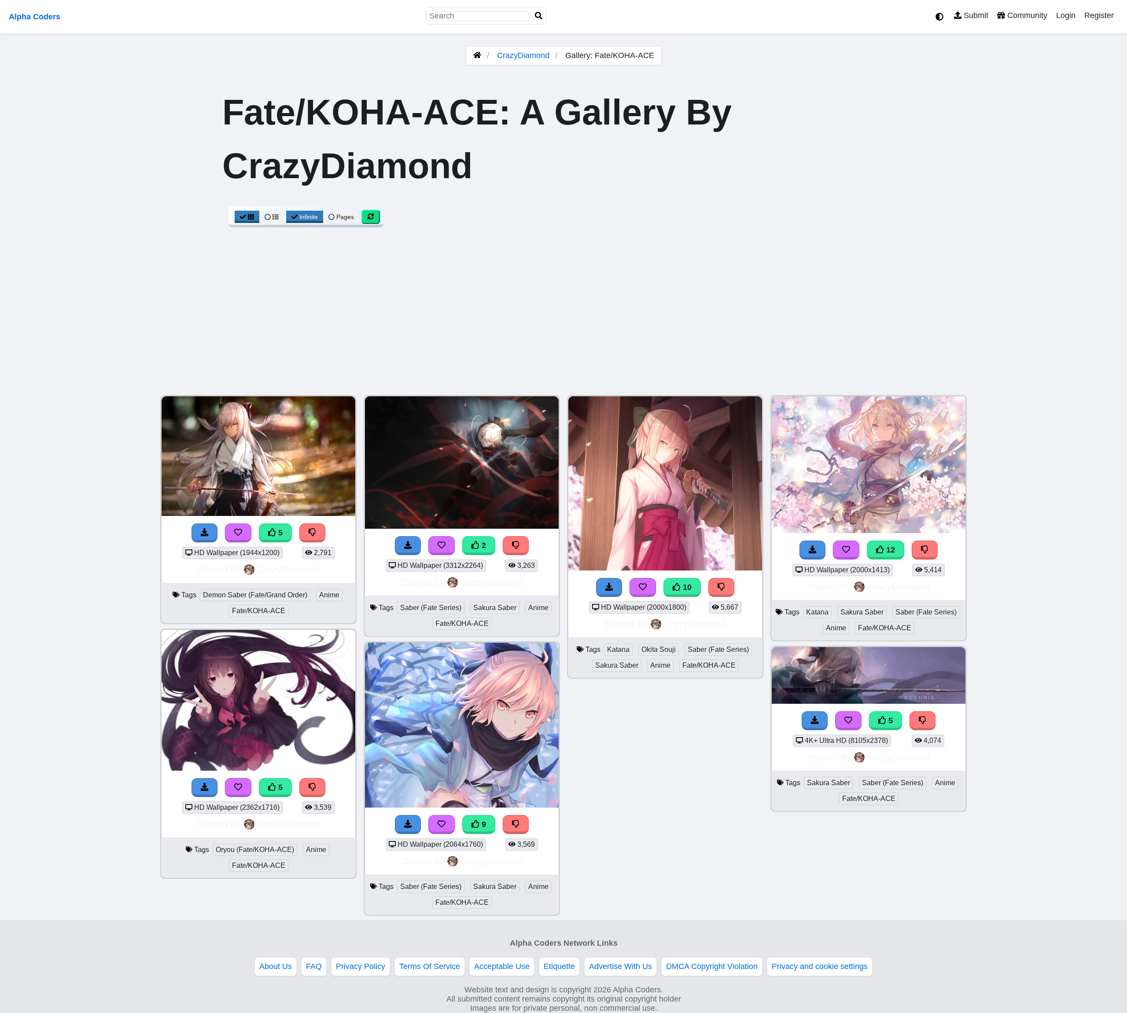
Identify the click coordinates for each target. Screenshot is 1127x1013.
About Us (275, 966)
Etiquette (559, 966)
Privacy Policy (360, 966)
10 (686, 587)
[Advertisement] (563, 315)
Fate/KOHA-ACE (258, 610)
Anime (329, 595)
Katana (618, 649)
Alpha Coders (34, 16)
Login (1065, 15)
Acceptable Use (502, 966)
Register (1099, 15)
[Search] (538, 16)
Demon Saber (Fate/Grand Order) (255, 595)
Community (1026, 15)
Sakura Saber (494, 607)
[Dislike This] (516, 545)
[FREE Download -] (408, 545)
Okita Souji (658, 649)
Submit (974, 15)
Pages (345, 216)
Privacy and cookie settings (820, 966)
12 (889, 549)
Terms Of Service (429, 966)
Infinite (308, 216)
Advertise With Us (620, 966)
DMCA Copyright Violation (712, 966)
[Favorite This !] (441, 545)
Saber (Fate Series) (430, 607)
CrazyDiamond (523, 55)
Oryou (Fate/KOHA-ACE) (255, 849)
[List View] (271, 217)
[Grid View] (247, 217)
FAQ (314, 966)
